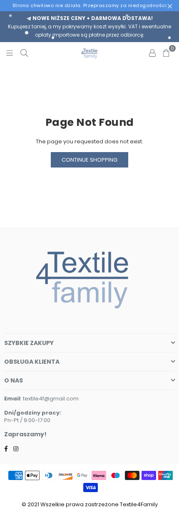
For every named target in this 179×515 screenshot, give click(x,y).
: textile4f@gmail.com (49, 398)
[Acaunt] (152, 52)
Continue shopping (89, 160)
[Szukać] (24, 52)
